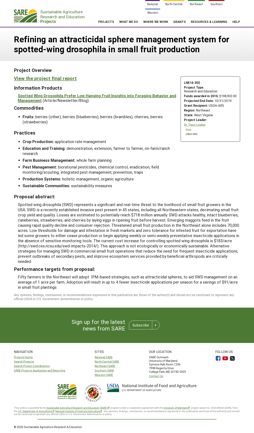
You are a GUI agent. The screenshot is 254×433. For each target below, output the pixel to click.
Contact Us (156, 376)
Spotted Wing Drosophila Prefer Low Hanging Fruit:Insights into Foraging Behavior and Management (97, 98)
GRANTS (179, 22)
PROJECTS (106, 22)
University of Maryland (176, 407)
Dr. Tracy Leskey (195, 124)
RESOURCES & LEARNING (209, 22)
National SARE (104, 357)
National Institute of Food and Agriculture (77, 411)
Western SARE (104, 375)
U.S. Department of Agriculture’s (35, 411)
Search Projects (24, 361)
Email (188, 129)
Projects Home (23, 357)
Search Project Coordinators (32, 366)
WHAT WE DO (128, 22)
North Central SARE (107, 361)
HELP (236, 22)
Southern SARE (104, 370)
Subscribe (140, 325)
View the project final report (45, 78)
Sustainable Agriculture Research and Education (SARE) (77, 407)
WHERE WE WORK (155, 22)
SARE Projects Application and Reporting (39, 370)
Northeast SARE (105, 366)
